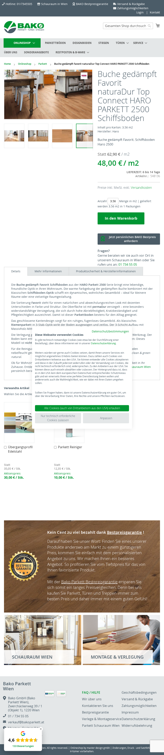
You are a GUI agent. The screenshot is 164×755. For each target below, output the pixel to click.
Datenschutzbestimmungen (110, 331)
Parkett (42, 64)
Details (15, 271)
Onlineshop (24, 64)
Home (7, 64)
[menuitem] (22, 43)
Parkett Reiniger (70, 447)
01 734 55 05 (127, 264)
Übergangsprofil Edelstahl (20, 449)
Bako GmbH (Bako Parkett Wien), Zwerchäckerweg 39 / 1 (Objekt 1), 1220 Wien (25, 704)
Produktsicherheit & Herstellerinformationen (106, 271)
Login (140, 12)
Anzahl (102, 201)
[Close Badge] (41, 729)
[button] (16, 136)
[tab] (16, 271)
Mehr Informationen (48, 271)
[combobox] (128, 26)
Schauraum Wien (139, 367)
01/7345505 (24, 4)
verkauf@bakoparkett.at (26, 722)
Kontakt (155, 12)
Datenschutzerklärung (103, 343)
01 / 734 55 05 (18, 716)
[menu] (82, 47)
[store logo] (24, 27)
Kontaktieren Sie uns (97, 706)
